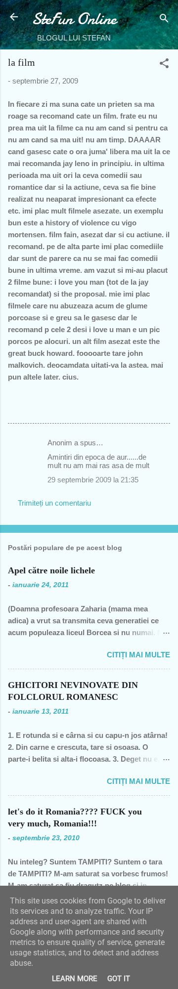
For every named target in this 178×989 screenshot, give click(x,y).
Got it (118, 978)
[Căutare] (164, 20)
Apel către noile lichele (51, 570)
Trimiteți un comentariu (54, 503)
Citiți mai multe (138, 654)
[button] (164, 65)
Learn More (74, 978)
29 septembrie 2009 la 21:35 (92, 479)
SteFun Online (74, 19)
